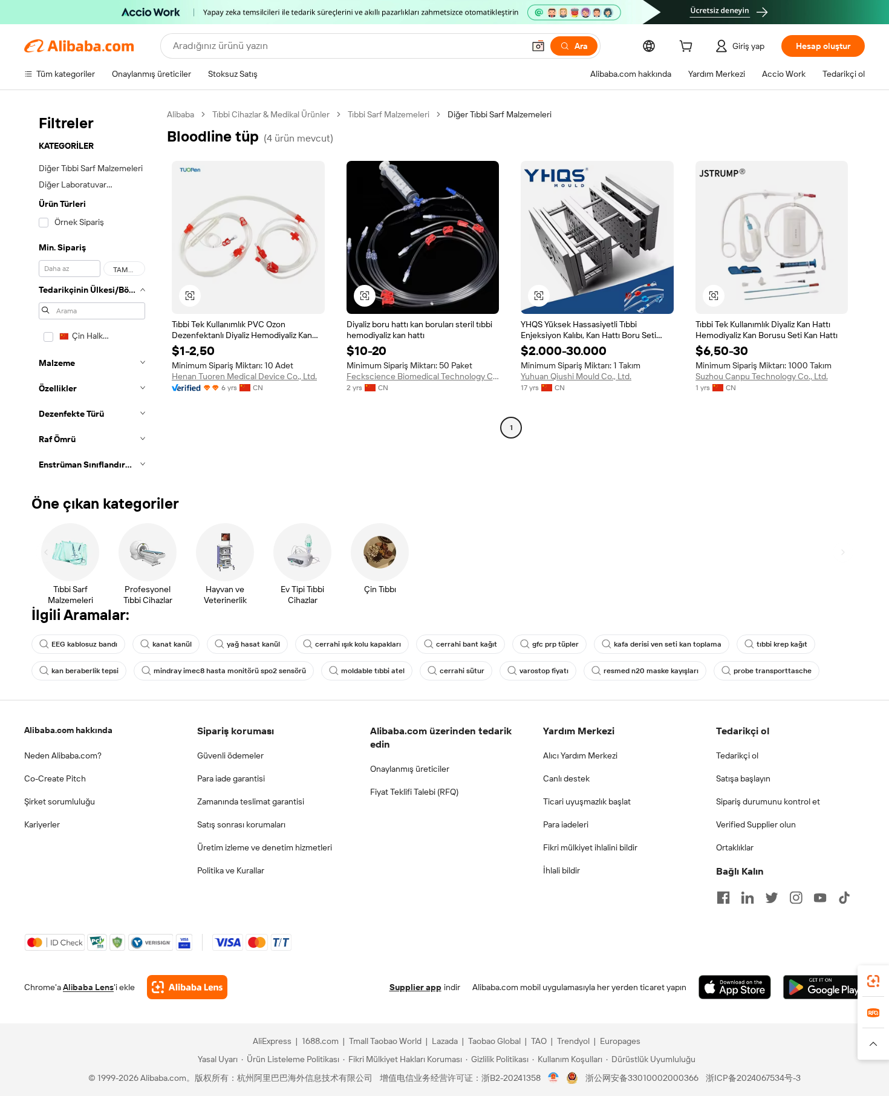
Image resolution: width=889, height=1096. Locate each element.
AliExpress (272, 1041)
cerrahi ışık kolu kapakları (358, 644)
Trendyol (573, 1041)
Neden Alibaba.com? (63, 755)
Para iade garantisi (231, 778)
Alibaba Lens (88, 987)
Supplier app (415, 987)
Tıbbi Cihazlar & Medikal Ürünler (271, 114)
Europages (620, 1041)
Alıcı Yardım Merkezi (580, 755)
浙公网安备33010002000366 (641, 1078)
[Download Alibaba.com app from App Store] (734, 987)
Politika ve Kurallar (230, 870)
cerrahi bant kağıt (466, 644)
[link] (873, 981)
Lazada (445, 1041)
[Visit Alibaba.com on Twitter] (771, 897)
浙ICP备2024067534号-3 (753, 1078)
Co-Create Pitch (55, 778)
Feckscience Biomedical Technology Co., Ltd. (423, 376)
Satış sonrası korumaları (241, 824)
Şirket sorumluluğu (59, 801)
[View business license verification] (553, 1078)
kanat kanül (172, 644)
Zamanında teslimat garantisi (250, 801)
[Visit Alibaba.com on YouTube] (820, 897)
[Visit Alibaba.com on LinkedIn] (747, 897)
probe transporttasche (773, 671)
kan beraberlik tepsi (85, 671)
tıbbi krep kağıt (782, 644)
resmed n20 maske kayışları (651, 671)
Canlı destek (566, 778)
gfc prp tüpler (555, 644)
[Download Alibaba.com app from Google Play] (824, 987)
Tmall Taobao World (385, 1041)
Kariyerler (42, 824)
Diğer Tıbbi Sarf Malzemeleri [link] (500, 114)
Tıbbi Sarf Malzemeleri (388, 114)
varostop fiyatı (543, 671)
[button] (538, 46)
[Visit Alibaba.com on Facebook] (723, 897)
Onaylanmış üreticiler (409, 769)
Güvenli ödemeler (230, 755)
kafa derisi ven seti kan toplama (667, 644)
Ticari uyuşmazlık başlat (587, 801)
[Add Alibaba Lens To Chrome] (187, 987)
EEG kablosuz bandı (84, 644)
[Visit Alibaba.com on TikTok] (844, 897)
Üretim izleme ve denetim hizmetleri (264, 847)
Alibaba (180, 114)
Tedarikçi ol (737, 755)
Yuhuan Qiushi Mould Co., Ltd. (576, 376)
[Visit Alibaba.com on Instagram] (796, 897)
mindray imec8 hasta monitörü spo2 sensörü (230, 671)
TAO (539, 1041)
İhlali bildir (561, 870)
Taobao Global (494, 1041)
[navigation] (91, 293)
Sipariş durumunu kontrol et (768, 801)
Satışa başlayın (743, 778)
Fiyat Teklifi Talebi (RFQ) (414, 792)
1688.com (320, 1041)
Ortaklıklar (735, 847)
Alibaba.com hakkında (68, 730)
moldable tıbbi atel (373, 671)
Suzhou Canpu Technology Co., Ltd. (761, 376)
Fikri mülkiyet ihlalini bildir (590, 847)
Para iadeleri (565, 824)
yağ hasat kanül (253, 644)
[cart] (688, 48)
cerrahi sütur (462, 671)
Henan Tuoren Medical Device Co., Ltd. (244, 376)
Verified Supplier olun (756, 824)
